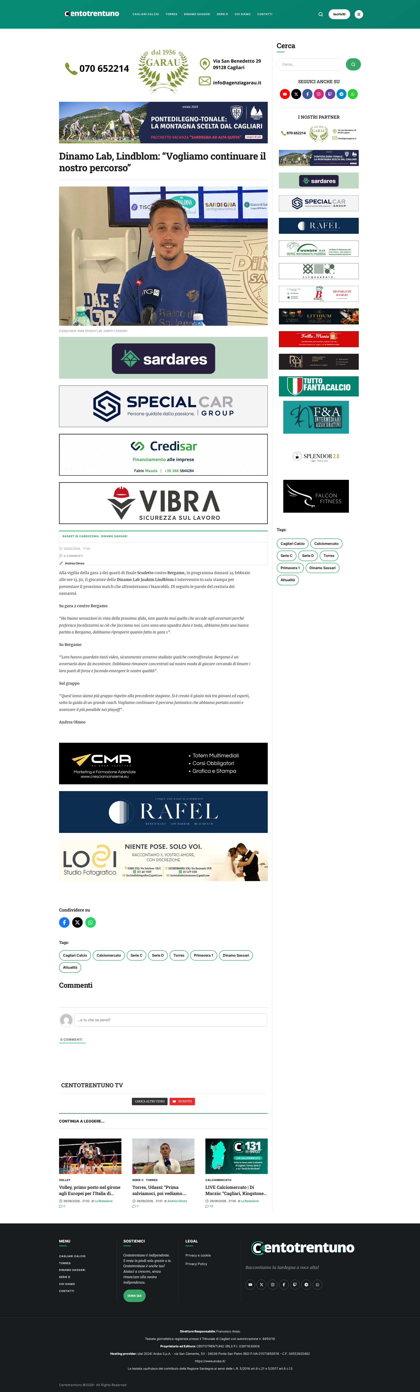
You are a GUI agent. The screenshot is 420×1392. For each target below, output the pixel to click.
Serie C (136, 955)
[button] (320, 14)
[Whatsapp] (353, 94)
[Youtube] (285, 94)
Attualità (70, 967)
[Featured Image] (90, 1156)
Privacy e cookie (198, 1255)
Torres (178, 955)
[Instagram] (319, 94)
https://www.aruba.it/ (210, 1361)
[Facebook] (64, 922)
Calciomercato (109, 955)
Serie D (158, 955)
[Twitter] (77, 922)
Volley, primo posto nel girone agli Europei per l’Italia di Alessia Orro (89, 1193)
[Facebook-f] (307, 94)
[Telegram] (341, 94)
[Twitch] (330, 94)
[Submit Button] (353, 64)
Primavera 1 (203, 955)
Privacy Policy (196, 1264)
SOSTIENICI (134, 1241)
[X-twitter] (296, 94)
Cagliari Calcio (75, 955)
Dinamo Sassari (236, 955)
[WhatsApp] (90, 922)
